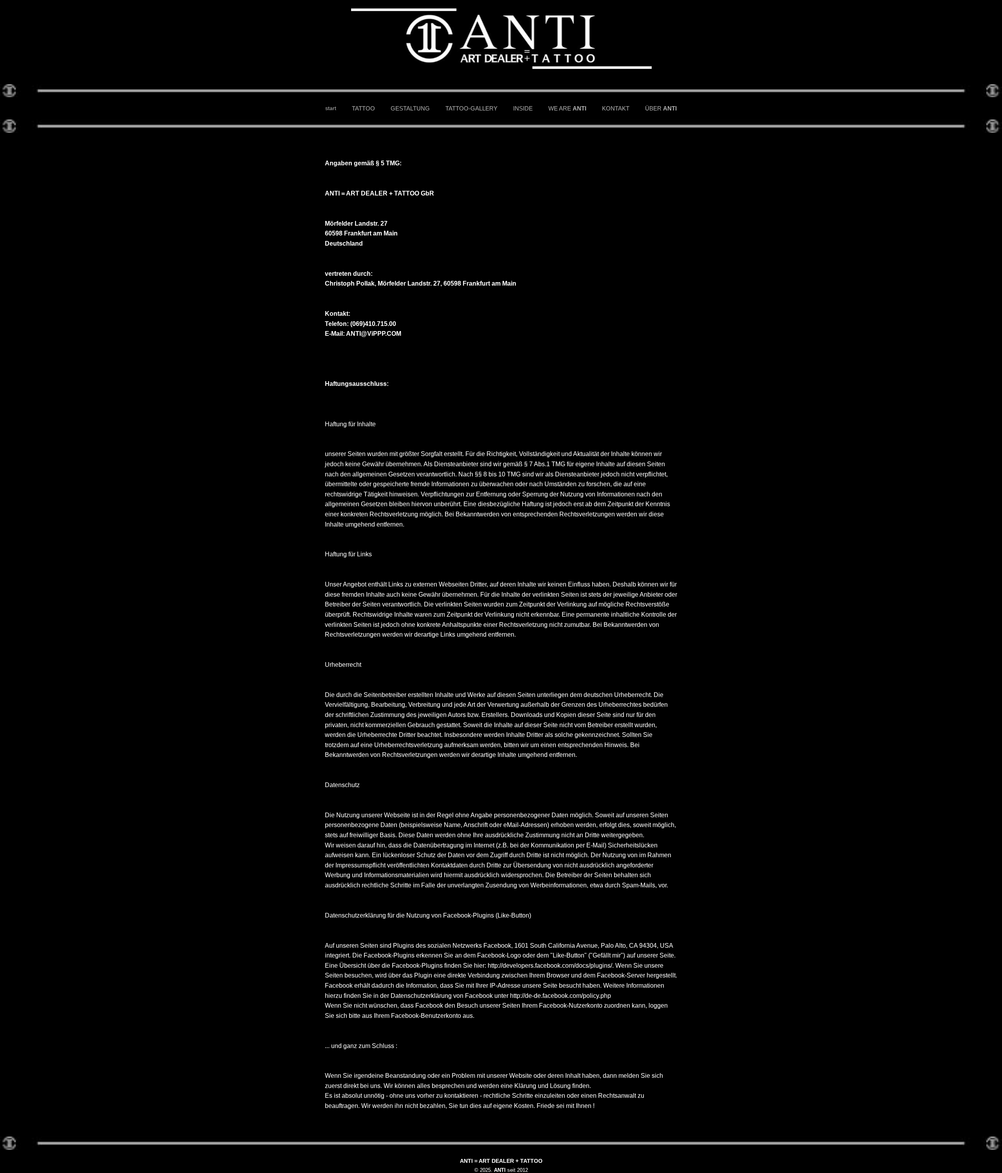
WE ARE (567, 108)
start (330, 108)
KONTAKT (615, 108)
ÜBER (661, 108)
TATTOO (363, 108)
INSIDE (523, 108)
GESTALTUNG (410, 108)
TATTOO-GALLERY (471, 108)
